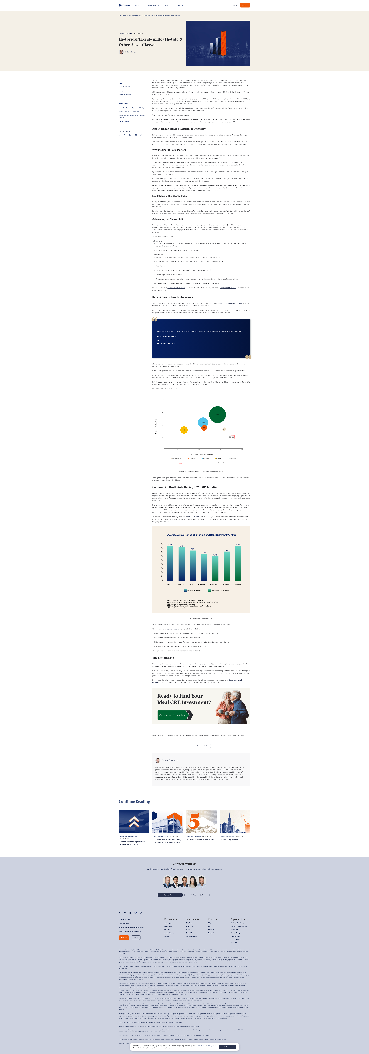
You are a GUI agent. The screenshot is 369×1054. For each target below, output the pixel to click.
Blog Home (122, 15)
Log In (235, 5)
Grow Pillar (189, 933)
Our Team (167, 929)
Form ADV (234, 943)
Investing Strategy (135, 15)
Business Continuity (237, 923)
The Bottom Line (124, 121)
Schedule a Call (197, 895)
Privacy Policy (211, 1046)
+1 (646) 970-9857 (125, 919)
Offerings (189, 923)
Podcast (211, 933)
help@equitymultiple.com (133, 931)
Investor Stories (169, 933)
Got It (226, 1047)
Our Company (168, 923)
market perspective (125, 94)
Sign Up (245, 5)
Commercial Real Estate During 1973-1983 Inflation (132, 116)
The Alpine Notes (191, 936)
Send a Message (170, 895)
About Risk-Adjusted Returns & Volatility (131, 108)
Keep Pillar (189, 926)
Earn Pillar (189, 929)
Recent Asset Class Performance (129, 112)
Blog (209, 923)
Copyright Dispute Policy (239, 926)
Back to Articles (202, 746)
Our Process (168, 926)
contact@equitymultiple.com (134, 927)
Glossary (211, 929)
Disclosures (235, 929)
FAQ (209, 926)
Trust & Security (236, 939)
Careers (166, 936)
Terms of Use (201, 1046)
